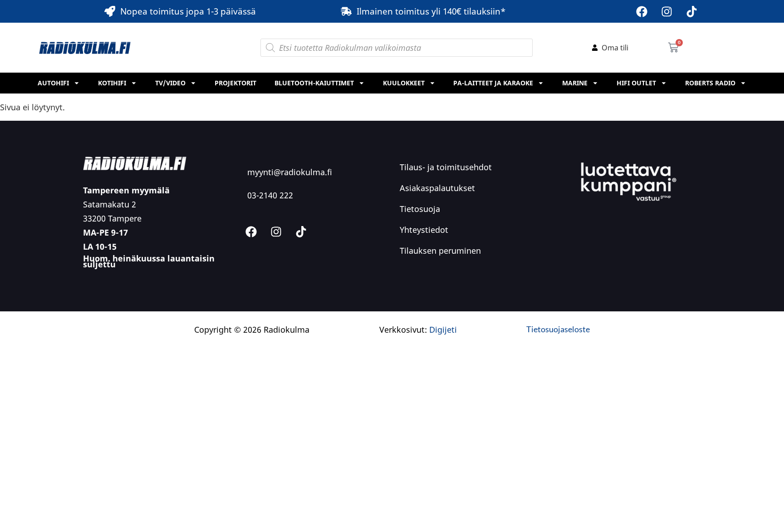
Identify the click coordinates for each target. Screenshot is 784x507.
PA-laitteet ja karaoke (493, 83)
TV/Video (170, 83)
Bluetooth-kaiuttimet (314, 83)
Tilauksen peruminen (440, 250)
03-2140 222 (270, 195)
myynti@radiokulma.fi (289, 172)
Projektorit (235, 83)
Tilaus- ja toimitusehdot (446, 167)
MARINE (575, 83)
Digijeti (443, 329)
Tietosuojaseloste (558, 329)
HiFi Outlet (636, 83)
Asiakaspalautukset (437, 187)
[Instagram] (667, 11)
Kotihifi (112, 83)
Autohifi (53, 83)
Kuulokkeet (404, 83)
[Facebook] (642, 11)
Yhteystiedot (424, 229)
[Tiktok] (692, 11)
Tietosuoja (420, 208)
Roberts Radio (710, 83)
